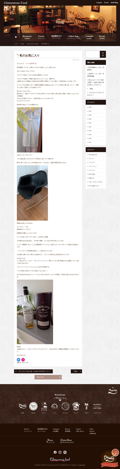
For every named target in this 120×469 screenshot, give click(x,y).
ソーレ (27, 63)
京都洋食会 (92, 433)
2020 (90, 130)
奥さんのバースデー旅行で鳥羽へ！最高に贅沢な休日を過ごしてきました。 (95, 82)
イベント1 (91, 162)
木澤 (32, 63)
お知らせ (91, 178)
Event (106, 2)
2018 (90, 138)
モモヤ (87, 413)
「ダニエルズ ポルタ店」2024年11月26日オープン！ (34, 371)
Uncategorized (92, 154)
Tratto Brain (82, 465)
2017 (90, 142)
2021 (90, 127)
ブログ (22, 43)
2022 (90, 123)
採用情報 (102, 37)
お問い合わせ (80, 430)
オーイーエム (56, 37)
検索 (103, 54)
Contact (99, 2)
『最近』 (76, 371)
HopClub (91, 431)
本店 (22, 413)
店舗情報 (27, 37)
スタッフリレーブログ (32, 43)
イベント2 (91, 170)
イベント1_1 (92, 166)
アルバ (44, 413)
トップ (15, 43)
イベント (91, 158)
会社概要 (89, 37)
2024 (90, 115)
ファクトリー (41, 37)
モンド (76, 413)
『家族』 (91, 88)
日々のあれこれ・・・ (95, 186)
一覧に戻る (40, 377)
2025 (90, 111)
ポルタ (33, 413)
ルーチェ (65, 413)
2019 (90, 134)
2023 (90, 119)
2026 (90, 107)
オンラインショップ (73, 37)
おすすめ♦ (91, 174)
